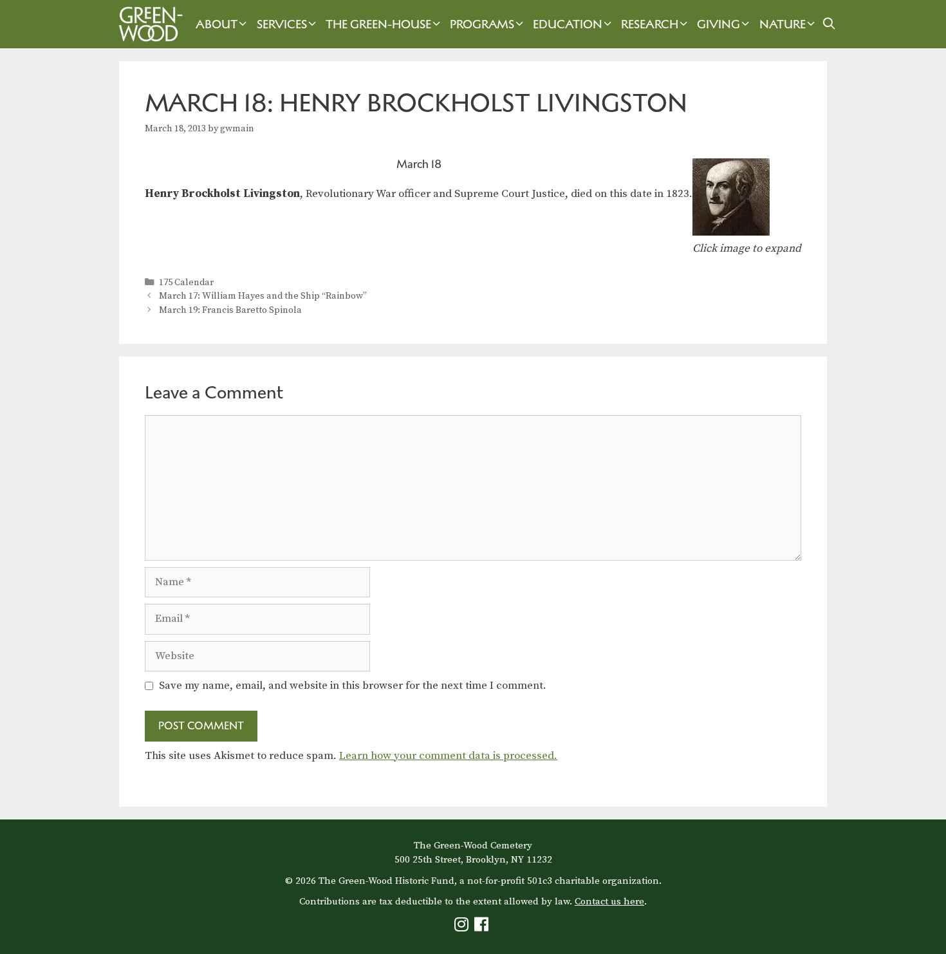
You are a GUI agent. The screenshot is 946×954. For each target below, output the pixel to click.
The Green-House (378, 24)
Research (649, 24)
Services (282, 24)
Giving (718, 24)
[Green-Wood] (147, 24)
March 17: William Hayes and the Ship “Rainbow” (263, 296)
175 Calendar (186, 282)
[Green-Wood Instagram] (463, 927)
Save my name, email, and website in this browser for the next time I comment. (352, 685)
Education (567, 24)
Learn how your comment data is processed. (448, 756)
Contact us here (609, 901)
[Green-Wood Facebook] (483, 927)
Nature (782, 24)
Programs (482, 24)
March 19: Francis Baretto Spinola (230, 310)
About (216, 24)
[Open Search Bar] (829, 24)
